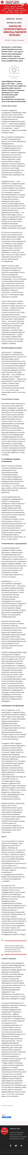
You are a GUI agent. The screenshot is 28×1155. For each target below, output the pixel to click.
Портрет (13, 8)
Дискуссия (13, 6)
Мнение (7, 6)
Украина (10, 10)
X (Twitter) (4, 1117)
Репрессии (6, 8)
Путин (11, 12)
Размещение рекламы (16, 1134)
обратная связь (15, 1128)
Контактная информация (16, 1132)
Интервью (20, 6)
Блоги (3, 10)
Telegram (9, 1117)
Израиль (16, 10)
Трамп (7, 12)
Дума (21, 12)
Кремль (17, 12)
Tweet (3, 1115)
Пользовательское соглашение (18, 1136)
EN (22, 4)
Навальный (23, 10)
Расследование (20, 8)
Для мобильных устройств (17, 1139)
